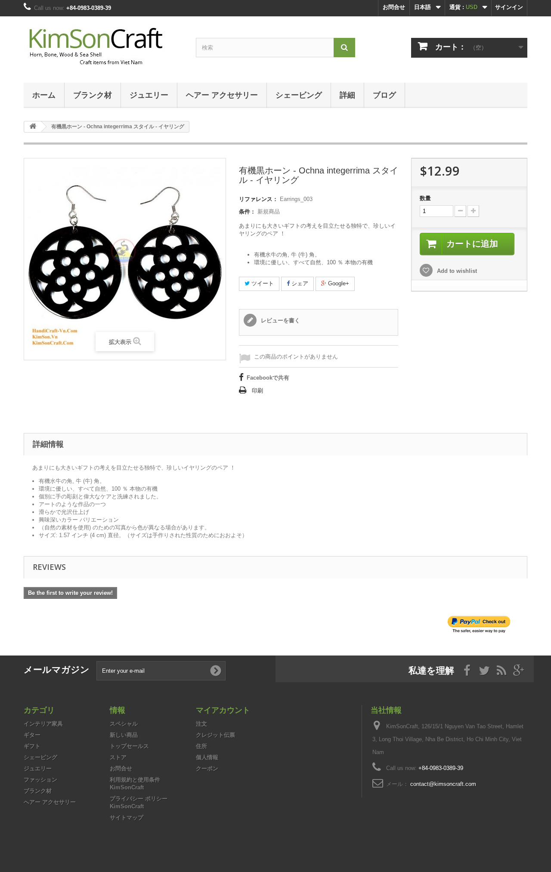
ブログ (384, 95)
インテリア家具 (43, 723)
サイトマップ (126, 817)
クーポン (207, 768)
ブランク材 (92, 95)
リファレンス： (258, 199)
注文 (201, 723)
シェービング (299, 95)
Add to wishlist (456, 271)
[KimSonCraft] (103, 47)
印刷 (257, 390)
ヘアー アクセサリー (222, 95)
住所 (201, 746)
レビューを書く (279, 320)
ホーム (44, 95)
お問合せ (394, 7)
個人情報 (207, 757)
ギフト (32, 746)
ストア (118, 757)
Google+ (337, 283)
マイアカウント (223, 710)
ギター (32, 735)
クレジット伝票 (215, 735)
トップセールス (129, 746)
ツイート (262, 283)
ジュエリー (149, 95)
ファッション (40, 779)
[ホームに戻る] (33, 126)
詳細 (347, 95)
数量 (425, 198)
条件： (247, 211)
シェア (299, 283)
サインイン (509, 7)
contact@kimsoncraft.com (443, 784)
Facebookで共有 (268, 377)
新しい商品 (124, 735)
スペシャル (124, 723)
